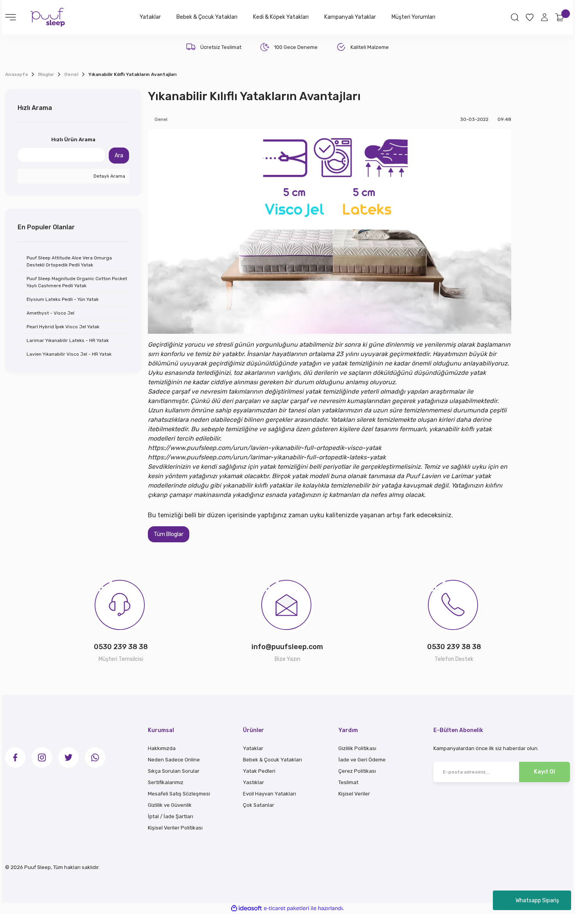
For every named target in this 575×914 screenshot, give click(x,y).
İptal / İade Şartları (170, 816)
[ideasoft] (246, 908)
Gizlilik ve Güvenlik (170, 805)
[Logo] (47, 17)
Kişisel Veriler (354, 794)
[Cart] (559, 17)
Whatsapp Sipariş (537, 900)
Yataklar (253, 748)
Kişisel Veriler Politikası (175, 828)
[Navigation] (10, 17)
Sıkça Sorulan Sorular (173, 771)
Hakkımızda (162, 748)
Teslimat (348, 782)
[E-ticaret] (286, 908)
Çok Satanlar (258, 805)
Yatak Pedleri (259, 771)
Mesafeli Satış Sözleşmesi (179, 794)
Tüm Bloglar (168, 534)
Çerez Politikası (357, 771)
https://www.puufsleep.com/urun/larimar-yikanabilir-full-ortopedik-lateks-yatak (267, 457)
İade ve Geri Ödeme (362, 760)
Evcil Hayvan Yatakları (269, 794)
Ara (119, 155)
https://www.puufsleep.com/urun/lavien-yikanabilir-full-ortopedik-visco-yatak (264, 448)
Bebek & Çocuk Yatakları (272, 760)
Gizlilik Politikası (357, 748)
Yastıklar (253, 782)
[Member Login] (544, 17)
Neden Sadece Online (174, 760)
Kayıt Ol (544, 771)
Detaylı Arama (108, 176)
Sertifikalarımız (165, 782)
